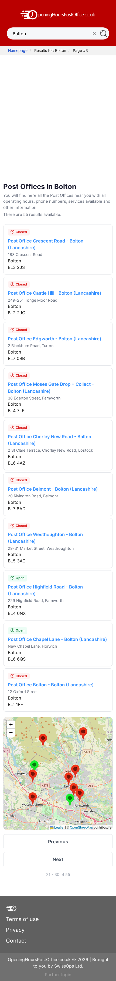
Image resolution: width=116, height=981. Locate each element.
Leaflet (58, 827)
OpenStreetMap (81, 827)
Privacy (15, 930)
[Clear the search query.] (94, 33)
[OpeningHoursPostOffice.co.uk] (58, 14)
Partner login (58, 974)
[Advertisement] (58, 116)
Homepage (18, 50)
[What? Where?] (103, 33)
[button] (75, 771)
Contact (16, 940)
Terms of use (22, 919)
